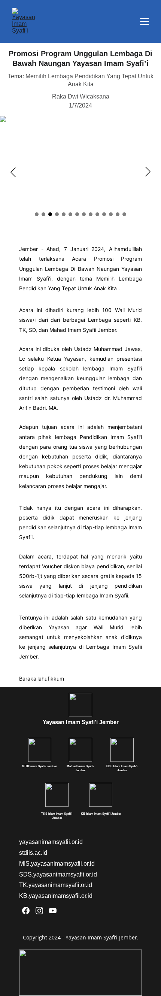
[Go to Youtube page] (53, 910)
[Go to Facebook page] (26, 910)
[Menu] (144, 21)
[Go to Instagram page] (39, 910)
